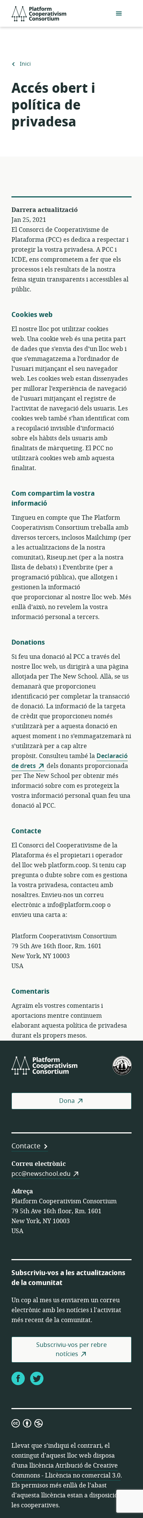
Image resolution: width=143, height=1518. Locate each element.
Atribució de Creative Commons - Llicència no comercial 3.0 (66, 1470)
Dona (67, 1101)
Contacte (25, 1146)
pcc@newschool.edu (41, 1174)
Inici (25, 64)
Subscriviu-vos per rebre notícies (71, 1349)
